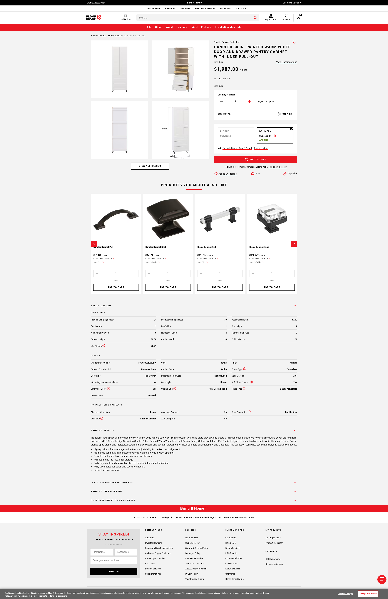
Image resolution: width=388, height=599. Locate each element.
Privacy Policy (191, 574)
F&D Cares (150, 563)
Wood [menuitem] (169, 27)
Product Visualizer (274, 543)
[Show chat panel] (381, 579)
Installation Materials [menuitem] (228, 27)
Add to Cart (258, 159)
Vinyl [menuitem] (195, 27)
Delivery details (261, 148)
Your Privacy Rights (194, 579)
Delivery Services (153, 568)
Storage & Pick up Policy (196, 548)
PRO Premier (231, 553)
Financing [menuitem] (241, 8)
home (94, 35)
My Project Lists (273, 538)
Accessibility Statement (196, 568)
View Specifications (286, 62)
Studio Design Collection (227, 42)
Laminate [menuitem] (182, 27)
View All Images (150, 166)
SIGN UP (114, 571)
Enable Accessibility (96, 3)
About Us (149, 538)
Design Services (232, 548)
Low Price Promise (194, 558)
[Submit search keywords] (255, 17)
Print (258, 173)
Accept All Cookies (368, 593)
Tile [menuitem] (149, 27)
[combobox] (197, 17)
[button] (125, 17)
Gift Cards (230, 574)
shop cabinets (115, 35)
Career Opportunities (155, 558)
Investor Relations (153, 543)
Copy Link (292, 173)
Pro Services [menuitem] (226, 8)
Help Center (230, 543)
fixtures (103, 35)
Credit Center (231, 563)
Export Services (232, 568)
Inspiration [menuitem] (170, 8)
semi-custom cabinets (134, 35)
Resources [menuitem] (185, 8)
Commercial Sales (233, 558)
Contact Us (230, 538)
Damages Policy (192, 553)
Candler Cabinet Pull (103, 247)
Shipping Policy (192, 543)
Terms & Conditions (194, 563)
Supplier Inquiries (153, 574)
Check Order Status (234, 579)
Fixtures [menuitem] (206, 27)
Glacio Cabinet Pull (206, 247)
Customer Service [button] (291, 3)
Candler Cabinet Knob (155, 247)
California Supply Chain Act (158, 553)
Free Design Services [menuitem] (205, 8)
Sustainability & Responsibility (159, 548)
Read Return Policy (278, 167)
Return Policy (191, 538)
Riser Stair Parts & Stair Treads (239, 517)
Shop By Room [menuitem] (153, 8)
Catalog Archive (273, 559)
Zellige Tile (167, 517)
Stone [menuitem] (158, 27)
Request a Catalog (274, 564)
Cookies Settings (345, 593)
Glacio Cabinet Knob (259, 247)
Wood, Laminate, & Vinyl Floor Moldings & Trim (198, 517)
